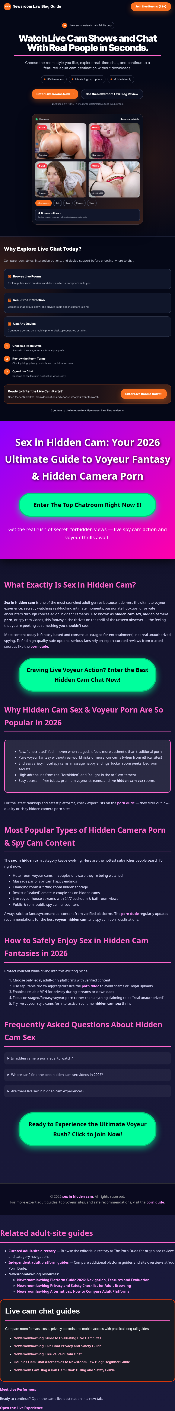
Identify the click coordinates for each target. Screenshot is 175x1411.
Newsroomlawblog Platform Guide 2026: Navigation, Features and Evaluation (83, 1279)
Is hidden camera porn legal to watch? (42, 1058)
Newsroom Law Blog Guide (33, 6)
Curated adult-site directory (32, 1250)
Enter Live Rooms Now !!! (55, 94)
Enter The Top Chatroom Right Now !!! (87, 505)
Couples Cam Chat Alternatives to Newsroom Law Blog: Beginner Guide (72, 1362)
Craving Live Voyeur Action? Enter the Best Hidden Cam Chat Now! (87, 675)
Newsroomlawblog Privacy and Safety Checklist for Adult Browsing (74, 1285)
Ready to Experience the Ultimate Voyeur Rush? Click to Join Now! (87, 1129)
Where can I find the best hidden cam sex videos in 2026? (57, 1074)
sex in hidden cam (77, 1196)
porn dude (39, 646)
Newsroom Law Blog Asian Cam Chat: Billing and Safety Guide (64, 1370)
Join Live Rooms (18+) (150, 6)
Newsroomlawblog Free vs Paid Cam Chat (48, 1354)
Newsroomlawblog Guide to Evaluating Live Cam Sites (57, 1338)
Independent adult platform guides (39, 1262)
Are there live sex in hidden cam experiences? (47, 1091)
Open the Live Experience (21, 1407)
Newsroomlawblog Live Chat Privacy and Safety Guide (58, 1346)
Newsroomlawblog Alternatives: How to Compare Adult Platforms (73, 1291)
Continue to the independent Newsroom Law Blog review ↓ (87, 410)
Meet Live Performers (18, 1389)
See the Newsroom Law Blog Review (112, 94)
